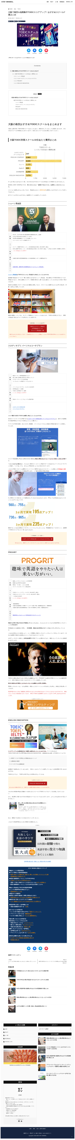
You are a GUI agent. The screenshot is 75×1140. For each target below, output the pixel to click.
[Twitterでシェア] (29, 50)
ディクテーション (28, 924)
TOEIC (11, 21)
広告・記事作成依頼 (41, 1128)
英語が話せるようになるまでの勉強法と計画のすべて (25, 897)
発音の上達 (27, 926)
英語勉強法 (62, 1)
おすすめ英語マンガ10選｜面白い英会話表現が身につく (32, 1006)
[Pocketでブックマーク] (46, 50)
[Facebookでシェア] (34, 50)
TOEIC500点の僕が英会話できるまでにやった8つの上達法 (33, 979)
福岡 (48, 1)
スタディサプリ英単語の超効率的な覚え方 (22, 937)
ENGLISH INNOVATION (21, 83)
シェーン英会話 (19, 76)
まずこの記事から (41, 882)
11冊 (26, 906)
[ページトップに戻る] (72, 1137)
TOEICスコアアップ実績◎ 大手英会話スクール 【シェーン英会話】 (37, 328)
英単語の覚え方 (15, 939)
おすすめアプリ (26, 930)
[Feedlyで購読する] (21, 1121)
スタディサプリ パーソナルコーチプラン (25, 78)
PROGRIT (18, 80)
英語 (16, 21)
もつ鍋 (56, 1)
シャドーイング (28, 922)
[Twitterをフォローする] (19, 1121)
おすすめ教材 (31, 932)
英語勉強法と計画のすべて (18, 876)
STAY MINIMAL (7, 2)
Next (10, 959)
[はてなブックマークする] (40, 50)
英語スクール (22, 21)
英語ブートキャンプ (35, 911)
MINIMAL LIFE (69, 1)
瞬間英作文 (28, 913)
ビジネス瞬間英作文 (30, 915)
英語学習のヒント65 (16, 891)
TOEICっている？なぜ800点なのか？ (21, 880)
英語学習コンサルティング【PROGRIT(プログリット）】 (27, 615)
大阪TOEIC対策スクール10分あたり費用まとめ (25, 73)
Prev (64, 959)
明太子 (51, 1)
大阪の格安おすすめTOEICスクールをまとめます (24, 71)
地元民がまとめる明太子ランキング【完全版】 (20, 1065)
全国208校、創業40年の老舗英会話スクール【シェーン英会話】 (28, 266)
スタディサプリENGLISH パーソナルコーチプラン (42, 418)
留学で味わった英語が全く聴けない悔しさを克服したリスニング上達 (29, 874)
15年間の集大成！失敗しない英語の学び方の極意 (37, 861)
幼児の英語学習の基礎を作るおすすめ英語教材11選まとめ (32, 988)
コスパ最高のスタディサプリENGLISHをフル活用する (26, 901)
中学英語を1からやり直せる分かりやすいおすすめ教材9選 (32, 970)
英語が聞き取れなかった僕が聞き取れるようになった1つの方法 (34, 997)
